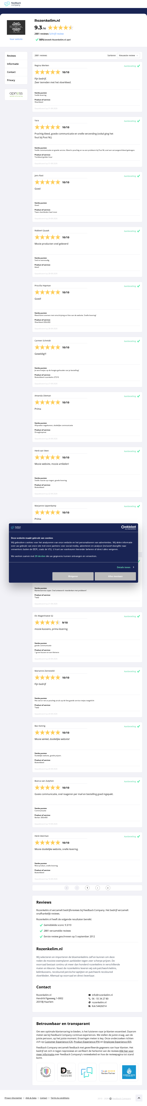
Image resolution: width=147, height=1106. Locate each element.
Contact (43, 1098)
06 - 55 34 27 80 (100, 998)
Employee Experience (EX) (117, 1041)
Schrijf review (56, 33)
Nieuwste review (127, 55)
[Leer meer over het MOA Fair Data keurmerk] (66, 1072)
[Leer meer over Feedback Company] (87, 1072)
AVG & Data (31, 1098)
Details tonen (123, 567)
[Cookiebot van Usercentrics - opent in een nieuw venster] (123, 527)
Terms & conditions (60, 1098)
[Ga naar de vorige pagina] (77, 888)
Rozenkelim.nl (47, 20)
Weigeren (73, 576)
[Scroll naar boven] (139, 1098)
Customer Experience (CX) (59, 1041)
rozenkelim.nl (99, 1002)
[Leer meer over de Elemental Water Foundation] (129, 1072)
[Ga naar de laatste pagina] (108, 888)
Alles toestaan (115, 576)
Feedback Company (121, 1098)
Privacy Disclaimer (13, 1098)
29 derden (40, 556)
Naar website (16, 39)
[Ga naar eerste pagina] (66, 888)
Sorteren (112, 55)
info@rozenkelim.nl (102, 995)
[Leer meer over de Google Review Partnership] (108, 1072)
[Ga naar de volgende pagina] (97, 888)
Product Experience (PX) (87, 1041)
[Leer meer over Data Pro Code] (45, 1072)
